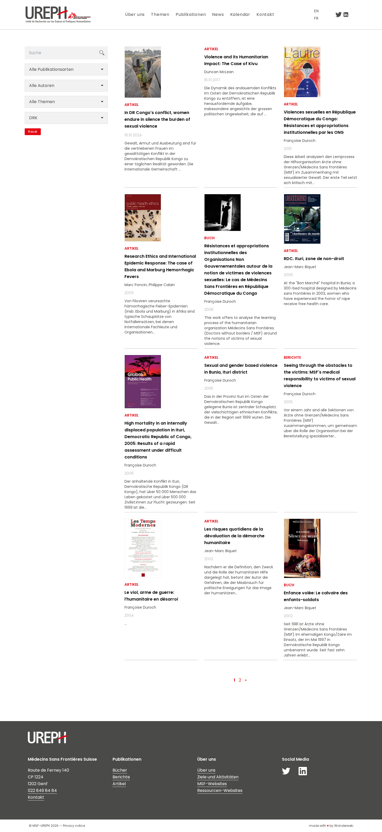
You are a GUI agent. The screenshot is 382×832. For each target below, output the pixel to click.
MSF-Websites (212, 784)
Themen (160, 14)
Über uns (135, 14)
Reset (32, 131)
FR (316, 18)
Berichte (121, 777)
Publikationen (191, 14)
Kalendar (240, 14)
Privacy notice (74, 825)
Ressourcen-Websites (219, 790)
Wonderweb (343, 825)
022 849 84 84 (42, 790)
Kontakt (265, 14)
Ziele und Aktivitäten (218, 777)
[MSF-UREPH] (58, 14)
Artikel (119, 784)
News (218, 14)
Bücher (120, 770)
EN (316, 11)
